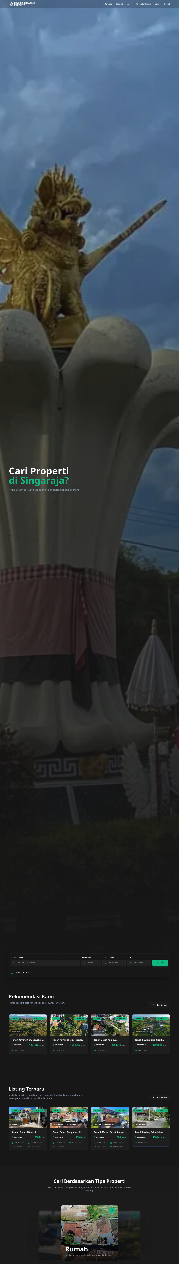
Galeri (157, 4)
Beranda (108, 4)
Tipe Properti (109, 957)
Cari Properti (18, 957)
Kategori (86, 957)
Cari (162, 963)
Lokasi (131, 957)
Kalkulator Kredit (143, 4)
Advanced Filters (23, 973)
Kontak (167, 4)
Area (130, 4)
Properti (119, 4)
